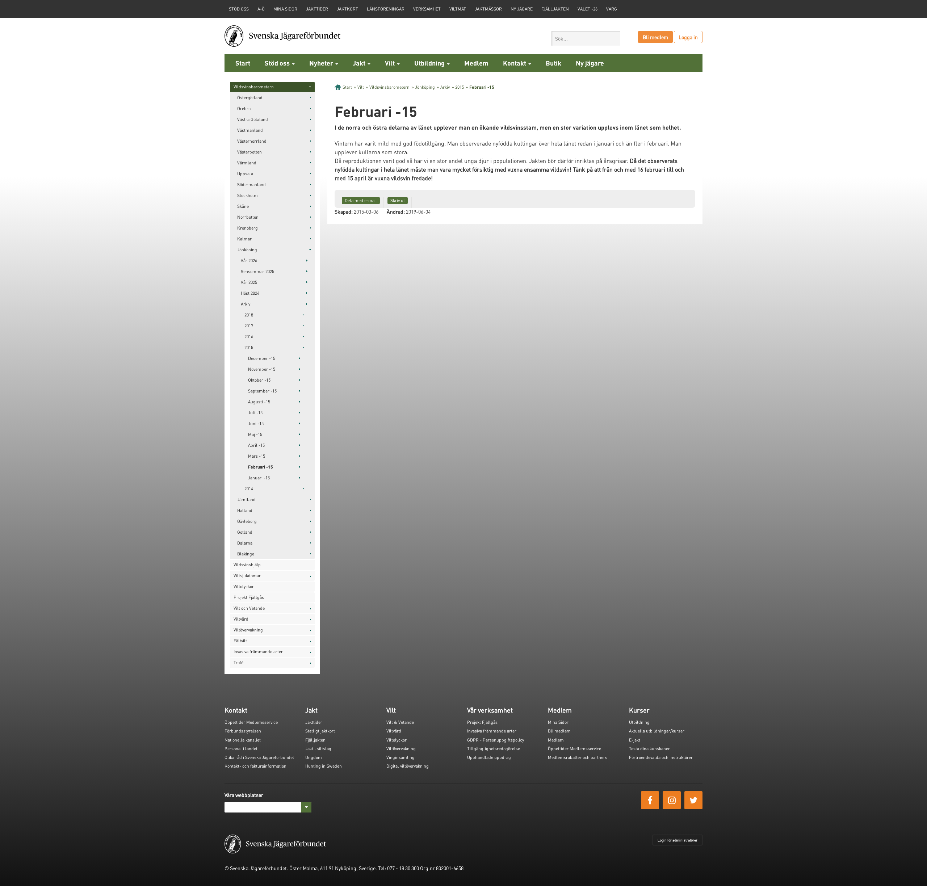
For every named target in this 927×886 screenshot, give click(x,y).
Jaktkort (347, 9)
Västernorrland (252, 141)
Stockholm (247, 195)
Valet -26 (587, 9)
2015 (248, 347)
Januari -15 (259, 477)
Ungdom (313, 757)
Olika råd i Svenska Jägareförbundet (259, 757)
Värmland (246, 162)
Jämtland (246, 499)
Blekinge (245, 554)
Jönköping (247, 249)
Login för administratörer (677, 840)
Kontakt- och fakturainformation (255, 766)
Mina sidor (285, 9)
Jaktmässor (488, 9)
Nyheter (322, 63)
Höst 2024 (250, 293)
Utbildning (430, 63)
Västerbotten (249, 152)
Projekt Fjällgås (249, 597)
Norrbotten (248, 217)
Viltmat (457, 9)
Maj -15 (255, 434)
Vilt (390, 63)
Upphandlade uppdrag (489, 757)
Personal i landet (241, 748)
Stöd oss (278, 63)
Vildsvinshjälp (247, 564)
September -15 (262, 391)
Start (242, 63)
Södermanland (251, 184)
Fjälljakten (555, 9)
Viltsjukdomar (247, 575)
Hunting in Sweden (323, 766)
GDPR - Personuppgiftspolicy (495, 740)
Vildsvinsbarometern (254, 86)
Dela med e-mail (361, 200)
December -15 (261, 358)
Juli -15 (255, 412)
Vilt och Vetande (249, 608)
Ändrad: (396, 211)
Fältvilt (240, 640)
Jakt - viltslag (318, 748)
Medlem (476, 63)
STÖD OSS (239, 9)
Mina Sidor (558, 722)
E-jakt (634, 740)
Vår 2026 (249, 260)
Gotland (244, 532)
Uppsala (245, 173)
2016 (248, 336)
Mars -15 (256, 456)
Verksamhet (427, 9)
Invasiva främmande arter (258, 651)
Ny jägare (522, 9)
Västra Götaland (252, 119)
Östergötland (250, 97)
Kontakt (515, 63)
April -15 (256, 445)
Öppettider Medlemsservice (251, 722)
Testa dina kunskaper (649, 748)
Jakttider (317, 9)
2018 (248, 315)
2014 (248, 488)
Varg (611, 9)
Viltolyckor (244, 586)
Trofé (238, 662)
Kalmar (244, 239)
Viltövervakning (248, 630)
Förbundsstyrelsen (243, 731)
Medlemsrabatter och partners (577, 757)
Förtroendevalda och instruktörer (661, 757)
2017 (248, 325)
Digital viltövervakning (407, 766)
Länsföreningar (385, 9)
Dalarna (244, 543)
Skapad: (344, 211)
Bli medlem (655, 37)
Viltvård (241, 619)
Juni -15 (256, 423)
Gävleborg (247, 521)
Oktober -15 (259, 380)
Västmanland (250, 130)
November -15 (261, 369)
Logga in (688, 37)
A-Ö (261, 9)
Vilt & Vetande (400, 722)
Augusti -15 (259, 401)
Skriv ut (397, 200)
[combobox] (585, 38)
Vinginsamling (400, 757)
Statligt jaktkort (320, 731)
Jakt (360, 63)
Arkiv (245, 304)
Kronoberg (247, 228)
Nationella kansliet (243, 740)
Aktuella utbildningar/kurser (656, 731)
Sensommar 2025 (257, 271)
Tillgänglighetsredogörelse (493, 748)
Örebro (244, 108)
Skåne (243, 206)
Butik (553, 63)
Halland (244, 510)
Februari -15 (260, 467)
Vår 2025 (249, 282)
